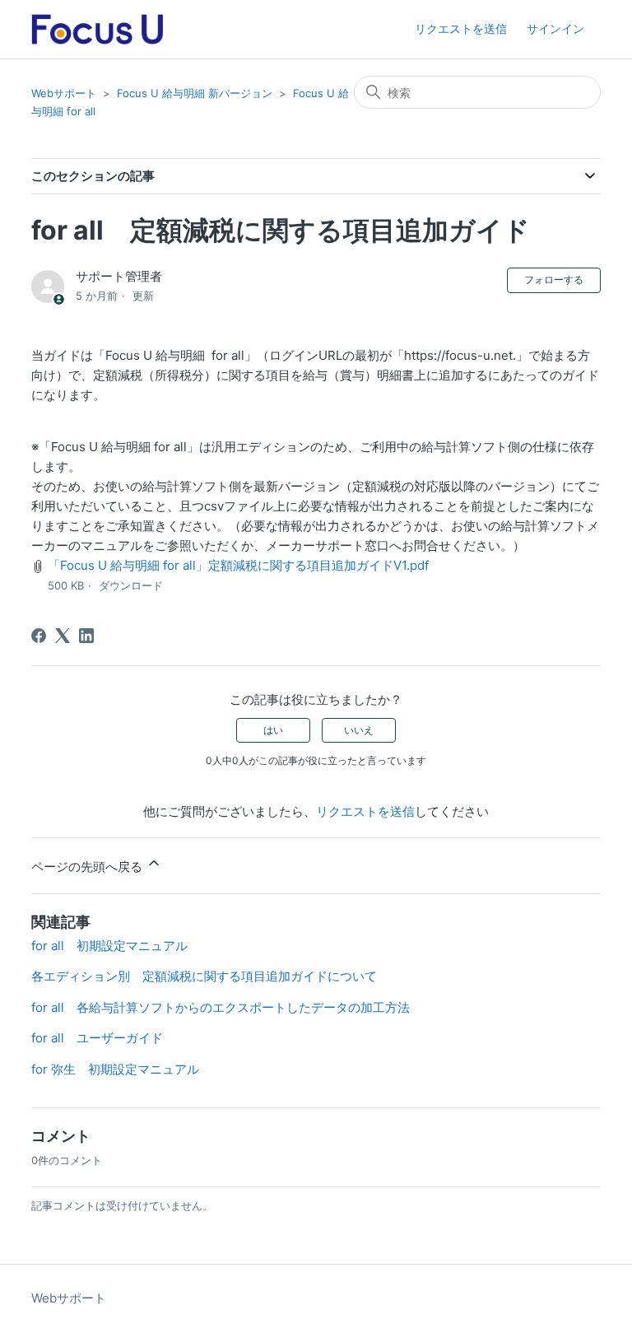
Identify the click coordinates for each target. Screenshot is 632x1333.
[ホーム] (96, 29)
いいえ (359, 730)
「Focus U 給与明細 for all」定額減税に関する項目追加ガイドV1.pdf (238, 565)
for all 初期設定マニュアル (109, 945)
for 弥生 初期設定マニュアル (115, 1069)
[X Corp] (62, 635)
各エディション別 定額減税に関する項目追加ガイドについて (204, 976)
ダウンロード (131, 585)
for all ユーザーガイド (97, 1038)
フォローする (553, 279)
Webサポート (63, 93)
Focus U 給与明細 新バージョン (194, 93)
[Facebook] (38, 635)
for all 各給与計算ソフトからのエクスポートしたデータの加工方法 (220, 1007)
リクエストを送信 (461, 28)
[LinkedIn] (86, 635)
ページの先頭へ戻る (88, 866)
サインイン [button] (555, 28)
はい (273, 730)
